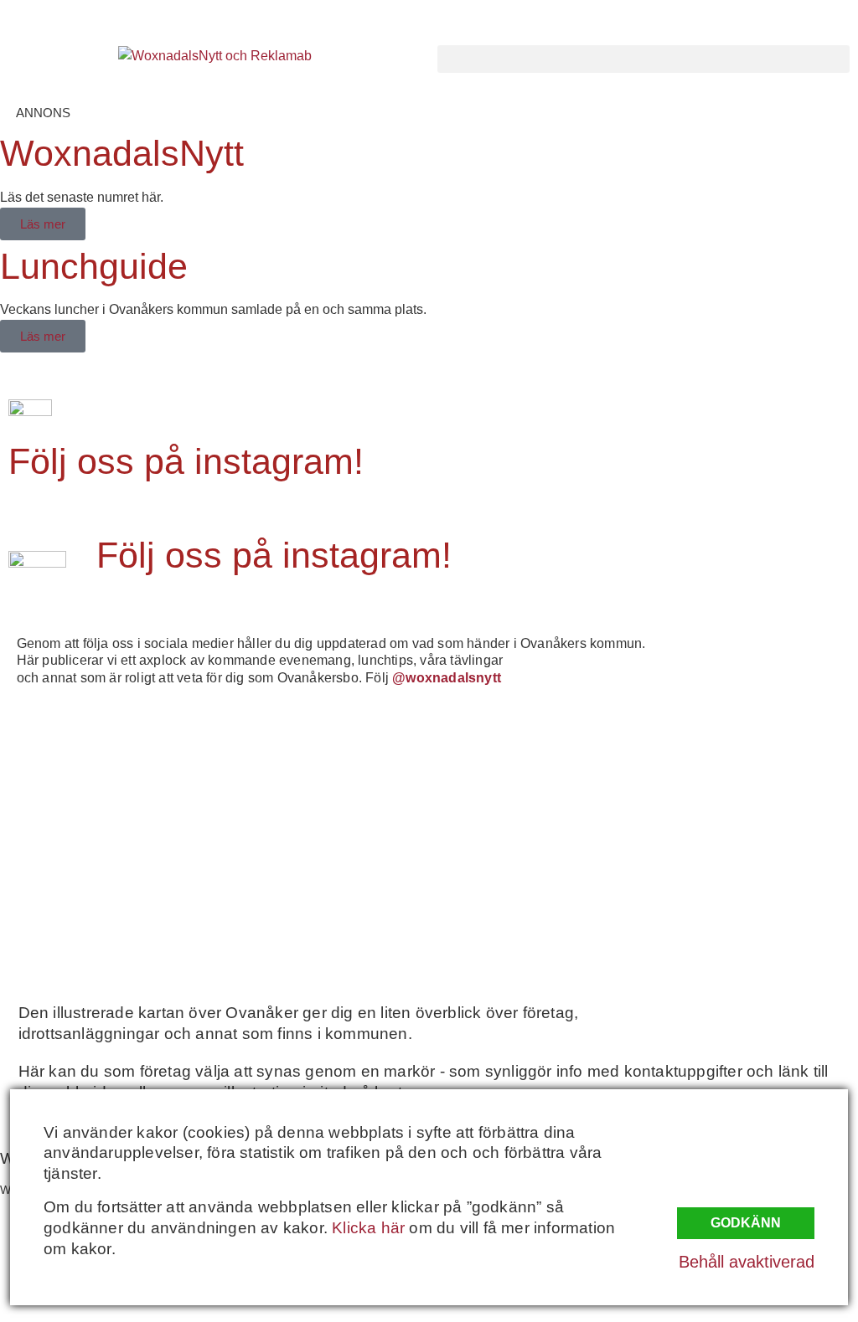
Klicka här (368, 1228)
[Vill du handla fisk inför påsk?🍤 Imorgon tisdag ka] (535, 893)
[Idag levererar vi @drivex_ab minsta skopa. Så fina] (748, 893)
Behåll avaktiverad (746, 1262)
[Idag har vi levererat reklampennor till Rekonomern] (323, 771)
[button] (643, 59)
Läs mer (42, 224)
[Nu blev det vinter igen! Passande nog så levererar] (323, 893)
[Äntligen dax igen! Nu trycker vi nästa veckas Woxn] (535, 771)
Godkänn (746, 1223)
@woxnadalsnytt (446, 678)
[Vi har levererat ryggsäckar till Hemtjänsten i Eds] (748, 771)
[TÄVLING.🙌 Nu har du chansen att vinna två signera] (110, 771)
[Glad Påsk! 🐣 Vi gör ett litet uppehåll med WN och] (110, 893)
